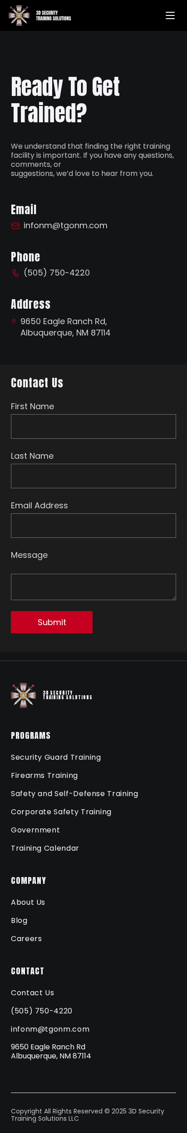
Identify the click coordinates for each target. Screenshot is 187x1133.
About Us (28, 902)
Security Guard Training (56, 757)
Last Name (32, 455)
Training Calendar (45, 848)
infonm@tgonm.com (50, 1029)
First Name (32, 406)
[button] (170, 15)
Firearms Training (44, 776)
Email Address (39, 505)
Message (29, 555)
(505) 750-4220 (42, 1011)
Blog (19, 921)
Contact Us (32, 993)
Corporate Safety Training (61, 812)
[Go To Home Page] (46, 15)
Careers (26, 939)
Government (35, 830)
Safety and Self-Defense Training (74, 794)
